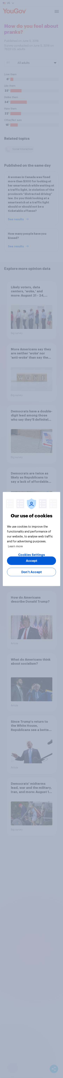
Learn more (15, 546)
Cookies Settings (31, 554)
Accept (31, 560)
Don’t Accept (31, 572)
